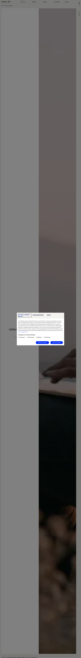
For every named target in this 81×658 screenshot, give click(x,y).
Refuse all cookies (42, 342)
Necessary (22, 337)
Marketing (47, 337)
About (49, 315)
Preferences (31, 337)
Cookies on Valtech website (23, 315)
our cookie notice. (23, 332)
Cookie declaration (38, 315)
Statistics (39, 337)
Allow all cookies (57, 342)
